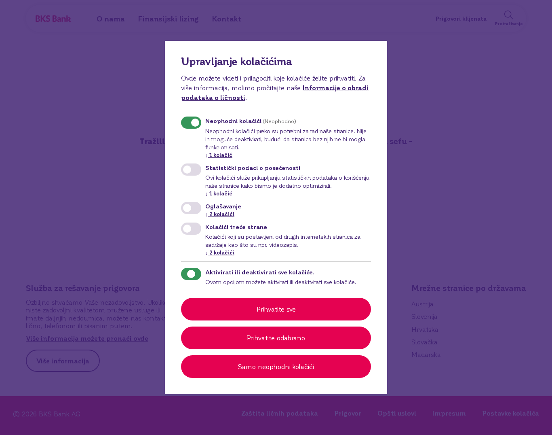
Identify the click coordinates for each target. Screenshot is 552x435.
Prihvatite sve (276, 309)
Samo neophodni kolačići (276, 366)
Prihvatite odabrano (276, 338)
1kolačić (218, 155)
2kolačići (219, 214)
